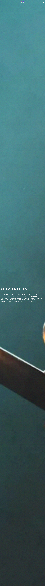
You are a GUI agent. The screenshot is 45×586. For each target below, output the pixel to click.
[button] (43, 2)
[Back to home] (22, 2)
